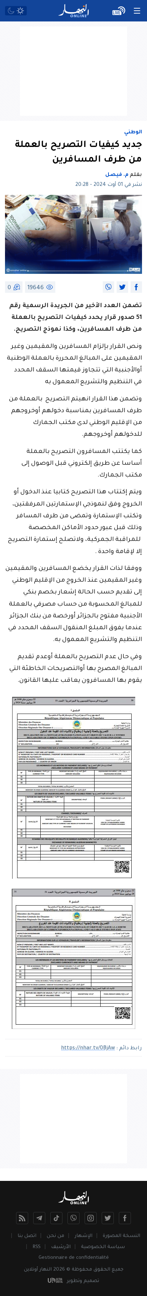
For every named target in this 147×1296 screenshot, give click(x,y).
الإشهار (83, 1236)
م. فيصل (116, 175)
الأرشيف (61, 1247)
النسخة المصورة (121, 1236)
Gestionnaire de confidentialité (74, 1258)
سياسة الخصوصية (103, 1247)
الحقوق (101, 1269)
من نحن (55, 1236)
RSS (36, 1247)
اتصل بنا (26, 1236)
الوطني (133, 132)
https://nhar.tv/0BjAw (88, 1048)
